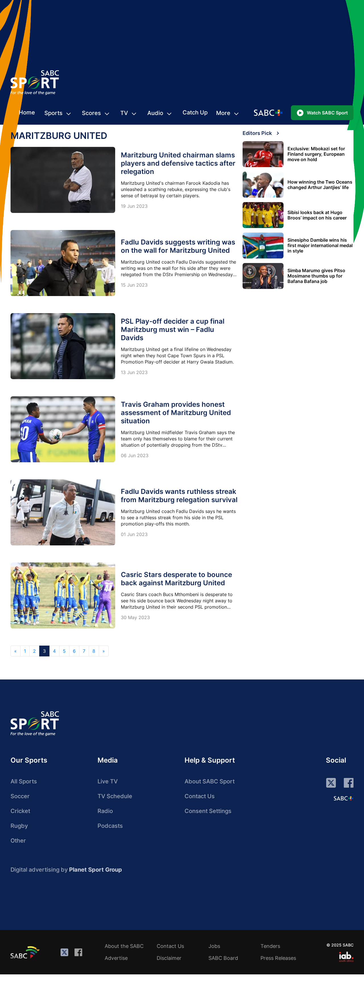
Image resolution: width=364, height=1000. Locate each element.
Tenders (270, 946)
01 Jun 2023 (134, 534)
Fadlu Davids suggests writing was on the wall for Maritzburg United (178, 246)
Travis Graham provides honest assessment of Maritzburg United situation (176, 412)
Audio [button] (155, 113)
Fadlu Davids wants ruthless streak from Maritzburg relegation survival (179, 495)
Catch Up (195, 112)
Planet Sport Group (95, 869)
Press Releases (278, 958)
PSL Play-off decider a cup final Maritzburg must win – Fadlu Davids (172, 329)
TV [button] (124, 113)
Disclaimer (169, 958)
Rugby (19, 825)
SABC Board (223, 958)
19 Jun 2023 (134, 206)
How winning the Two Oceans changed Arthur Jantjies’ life (320, 184)
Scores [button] (91, 113)
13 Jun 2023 (134, 372)
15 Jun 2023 (134, 285)
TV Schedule (115, 796)
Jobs (214, 946)
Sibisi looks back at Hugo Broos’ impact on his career (317, 215)
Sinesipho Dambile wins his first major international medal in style (320, 245)
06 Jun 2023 (134, 455)
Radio (105, 811)
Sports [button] (53, 113)
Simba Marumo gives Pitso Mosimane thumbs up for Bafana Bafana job (316, 276)
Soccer (20, 796)
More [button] (223, 113)
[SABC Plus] (343, 798)
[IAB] (346, 957)
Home (27, 112)
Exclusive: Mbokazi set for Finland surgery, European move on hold (316, 154)
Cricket (20, 811)
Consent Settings (208, 811)
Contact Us (200, 796)
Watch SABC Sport (327, 113)
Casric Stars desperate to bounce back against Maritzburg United (176, 578)
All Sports (24, 781)
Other (18, 840)
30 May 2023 (135, 617)
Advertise (116, 958)
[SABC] (26, 952)
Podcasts (110, 825)
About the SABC (124, 946)
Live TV (108, 781)
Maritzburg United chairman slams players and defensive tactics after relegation (178, 163)
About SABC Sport (210, 781)
